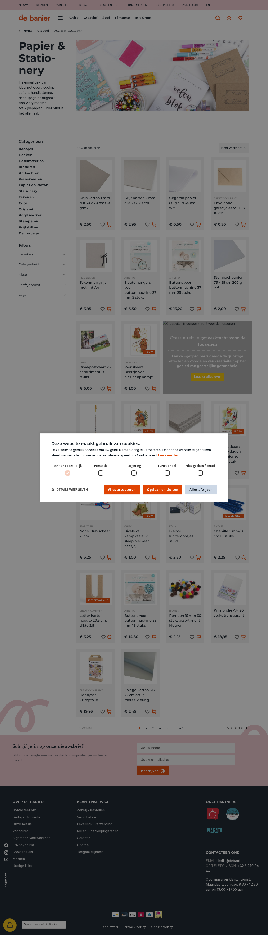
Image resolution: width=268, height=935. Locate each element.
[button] (69, 489)
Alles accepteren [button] (122, 489)
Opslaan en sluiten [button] (162, 489)
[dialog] (134, 467)
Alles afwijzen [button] (201, 489)
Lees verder (168, 455)
